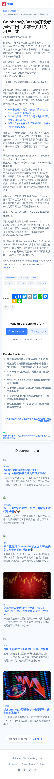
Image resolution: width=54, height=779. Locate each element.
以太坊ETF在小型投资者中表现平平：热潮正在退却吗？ (26, 711)
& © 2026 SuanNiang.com (28, 758)
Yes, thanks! (18, 331)
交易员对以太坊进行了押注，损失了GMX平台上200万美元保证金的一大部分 (25, 611)
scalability (42, 283)
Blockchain (10, 278)
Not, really (40, 331)
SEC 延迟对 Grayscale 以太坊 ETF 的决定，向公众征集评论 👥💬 (27, 548)
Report (43, 764)
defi (34, 278)
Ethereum (9, 283)
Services (12, 764)
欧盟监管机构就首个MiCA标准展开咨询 (27, 358)
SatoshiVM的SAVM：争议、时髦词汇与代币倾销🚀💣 (27, 510)
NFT (31, 283)
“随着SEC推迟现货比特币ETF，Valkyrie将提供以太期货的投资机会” (24, 472)
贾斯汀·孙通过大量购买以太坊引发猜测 (25, 649)
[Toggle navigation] (49, 4)
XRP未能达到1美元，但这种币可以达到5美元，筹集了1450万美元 (28, 419)
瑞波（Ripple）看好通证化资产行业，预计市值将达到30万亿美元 (26, 436)
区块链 (13, 11)
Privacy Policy (28, 764)
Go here (37, 738)
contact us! (9, 267)
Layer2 (21, 283)
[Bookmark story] (6, 307)
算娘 (35, 260)
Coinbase (24, 278)
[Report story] (12, 307)
